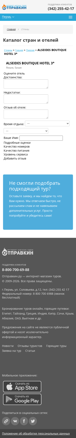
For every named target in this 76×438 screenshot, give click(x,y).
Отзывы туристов (30, 346)
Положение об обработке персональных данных (36, 433)
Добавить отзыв (15, 158)
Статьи (30, 351)
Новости (8, 346)
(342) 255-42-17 (61, 8)
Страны (8, 50)
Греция (19, 50)
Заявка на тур (11, 351)
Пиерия (30, 50)
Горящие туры (56, 346)
